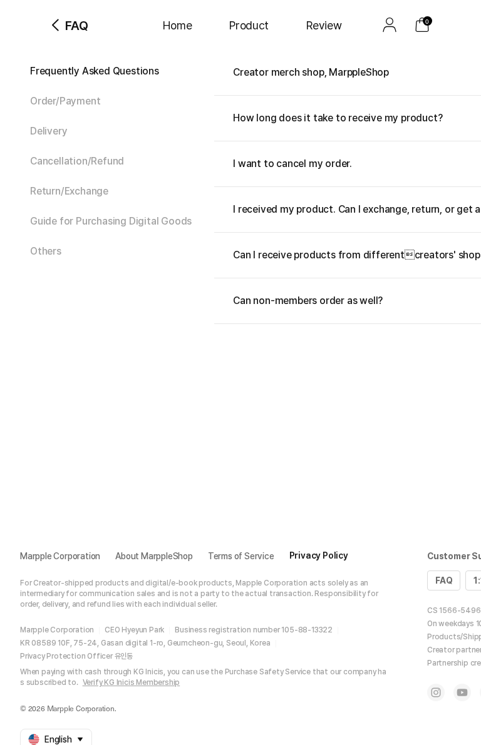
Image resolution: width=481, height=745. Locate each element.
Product (249, 25)
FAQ (443, 580)
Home (177, 25)
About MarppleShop (154, 556)
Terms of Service (241, 556)
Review (323, 25)
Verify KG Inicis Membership (131, 682)
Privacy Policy (318, 555)
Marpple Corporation (60, 556)
